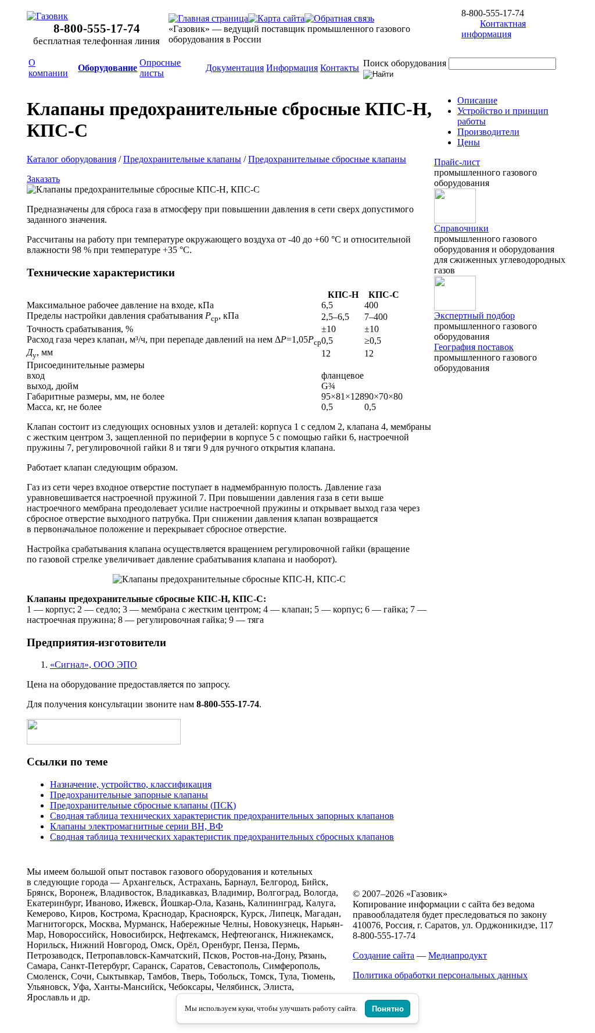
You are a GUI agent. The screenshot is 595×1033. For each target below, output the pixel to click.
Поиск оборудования (404, 63)
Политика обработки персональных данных (440, 975)
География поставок (474, 347)
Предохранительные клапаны (182, 159)
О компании (48, 68)
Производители (488, 132)
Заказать (43, 179)
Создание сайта (383, 955)
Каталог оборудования (71, 159)
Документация (235, 68)
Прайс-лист (457, 162)
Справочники (461, 228)
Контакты (339, 68)
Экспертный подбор (474, 315)
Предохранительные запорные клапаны (129, 795)
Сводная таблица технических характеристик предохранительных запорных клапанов (222, 816)
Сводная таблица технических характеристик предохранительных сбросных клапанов (222, 837)
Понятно (388, 1008)
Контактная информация (493, 29)
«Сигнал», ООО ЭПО (93, 664)
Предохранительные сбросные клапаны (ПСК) (143, 805)
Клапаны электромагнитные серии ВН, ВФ (136, 826)
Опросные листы (160, 68)
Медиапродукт (457, 955)
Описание (477, 100)
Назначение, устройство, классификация (131, 784)
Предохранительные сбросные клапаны (327, 159)
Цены (468, 142)
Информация (292, 68)
